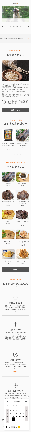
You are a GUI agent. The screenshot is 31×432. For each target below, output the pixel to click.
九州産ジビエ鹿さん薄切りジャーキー (23, 202)
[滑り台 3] (17, 154)
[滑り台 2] (14, 154)
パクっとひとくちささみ (23, 242)
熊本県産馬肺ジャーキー (8, 202)
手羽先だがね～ (8, 241)
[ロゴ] (15, 3)
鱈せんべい (8, 261)
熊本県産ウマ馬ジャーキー (23, 222)
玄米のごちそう (15, 55)
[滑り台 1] (11, 154)
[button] (28, 3)
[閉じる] (28, 397)
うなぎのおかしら (23, 183)
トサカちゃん (8, 221)
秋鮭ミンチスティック (23, 261)
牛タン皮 (8, 183)
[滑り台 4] (20, 154)
